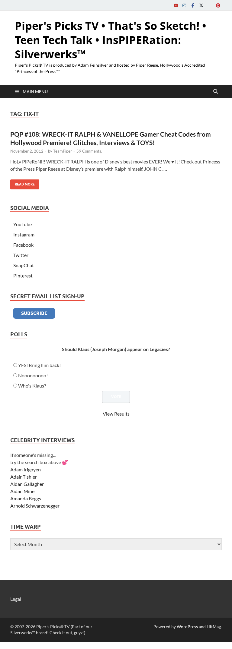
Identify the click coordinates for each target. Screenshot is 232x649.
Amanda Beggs (25, 498)
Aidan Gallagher (27, 484)
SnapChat (23, 265)
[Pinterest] (218, 5)
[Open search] (215, 92)
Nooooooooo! (33, 375)
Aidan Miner (23, 491)
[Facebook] (192, 5)
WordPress (187, 626)
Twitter (20, 255)
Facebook (23, 245)
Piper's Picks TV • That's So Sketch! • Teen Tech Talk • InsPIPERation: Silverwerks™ (110, 40)
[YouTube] (175, 5)
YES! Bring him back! (39, 365)
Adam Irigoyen (25, 469)
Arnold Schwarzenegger (35, 505)
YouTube (22, 224)
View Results (116, 413)
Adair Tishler (23, 477)
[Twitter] (201, 5)
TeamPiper (62, 151)
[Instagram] (184, 5)
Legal (15, 599)
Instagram (23, 234)
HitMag (214, 626)
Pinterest (23, 275)
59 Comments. (89, 151)
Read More (22, 182)
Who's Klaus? (32, 385)
